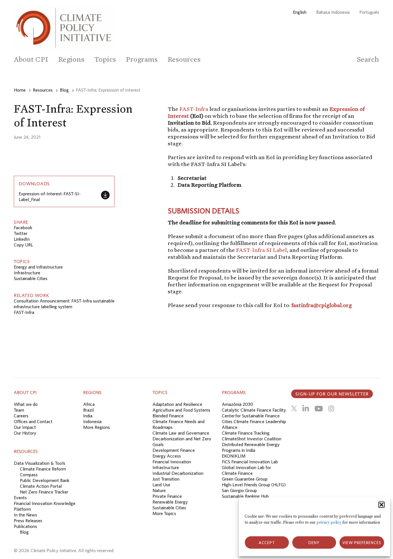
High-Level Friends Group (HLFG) (254, 484)
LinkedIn (22, 239)
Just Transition (166, 478)
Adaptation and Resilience (177, 404)
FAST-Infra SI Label (261, 249)
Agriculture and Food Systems (181, 409)
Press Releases (28, 520)
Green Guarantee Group (245, 478)
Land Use (161, 484)
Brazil (88, 409)
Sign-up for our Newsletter (332, 393)
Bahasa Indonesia (333, 12)
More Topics (164, 513)
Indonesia (92, 421)
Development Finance (173, 450)
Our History (25, 432)
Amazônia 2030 (237, 404)
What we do (26, 404)
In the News (25, 514)
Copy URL (23, 244)
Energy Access (166, 455)
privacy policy (329, 522)
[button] (381, 505)
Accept (267, 542)
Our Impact (25, 427)
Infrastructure (27, 272)
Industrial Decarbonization (177, 473)
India (87, 415)
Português (369, 12)
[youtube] (318, 408)
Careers (21, 415)
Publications (25, 526)
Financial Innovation (171, 461)
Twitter (20, 233)
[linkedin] (305, 408)
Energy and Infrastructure (38, 266)
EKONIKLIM (233, 455)
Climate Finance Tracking (246, 432)
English (299, 12)
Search (368, 59)
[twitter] (294, 408)
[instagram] (331, 408)
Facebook (23, 227)
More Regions (96, 427)
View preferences (361, 542)
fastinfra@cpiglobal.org (321, 305)
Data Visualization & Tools (39, 463)
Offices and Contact (33, 421)
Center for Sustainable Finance (251, 415)
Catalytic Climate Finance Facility (254, 409)
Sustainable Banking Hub (245, 496)
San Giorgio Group (239, 490)
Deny (314, 542)
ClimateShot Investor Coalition (251, 438)
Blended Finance (168, 415)
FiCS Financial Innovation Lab (250, 461)
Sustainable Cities (30, 278)
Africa (89, 404)
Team (19, 409)
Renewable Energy (170, 501)
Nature (159, 490)
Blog (24, 532)
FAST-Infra (24, 312)
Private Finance (167, 496)
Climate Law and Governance (180, 432)
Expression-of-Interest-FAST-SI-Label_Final (50, 196)
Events (20, 497)
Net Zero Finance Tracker (44, 491)
